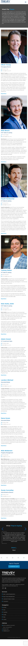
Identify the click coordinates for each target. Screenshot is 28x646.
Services (4, 607)
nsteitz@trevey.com (6, 309)
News (4, 616)
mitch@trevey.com (6, 70)
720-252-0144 (5, 203)
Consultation (5, 601)
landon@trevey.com (6, 386)
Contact (4, 619)
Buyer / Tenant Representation (9, 596)
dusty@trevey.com (6, 496)
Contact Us (14, 566)
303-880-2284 (5, 343)
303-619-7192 (5, 69)
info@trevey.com (6, 630)
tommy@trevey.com (7, 276)
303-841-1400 (5, 384)
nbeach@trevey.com (7, 136)
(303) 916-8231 (5, 274)
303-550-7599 (5, 422)
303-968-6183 (5, 455)
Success (4, 614)
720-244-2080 (5, 308)
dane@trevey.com (6, 424)
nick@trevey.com (6, 456)
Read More (3, 93)
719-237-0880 (5, 134)
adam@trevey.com (6, 345)
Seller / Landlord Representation (9, 594)
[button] (25, 529)
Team (4, 609)
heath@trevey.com (6, 204)
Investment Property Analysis (8, 598)
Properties (5, 612)
